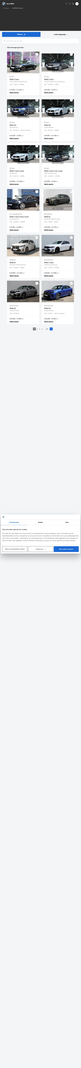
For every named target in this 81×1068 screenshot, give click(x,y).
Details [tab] (40, 522)
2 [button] (37, 329)
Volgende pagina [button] (51, 328)
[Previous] (18, 71)
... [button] (44, 329)
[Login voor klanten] (73, 4)
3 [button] (39, 329)
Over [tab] (67, 522)
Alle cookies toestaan (66, 549)
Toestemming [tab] (14, 522)
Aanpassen (39, 549)
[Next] (28, 71)
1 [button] (34, 329)
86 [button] (47, 329)
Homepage (6, 8)
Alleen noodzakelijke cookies (15, 549)
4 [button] (41, 329)
